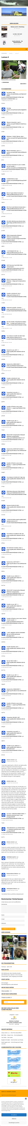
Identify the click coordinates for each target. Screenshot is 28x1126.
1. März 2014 (17, 28)
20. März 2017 (17, 35)
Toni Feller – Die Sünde (6, 1037)
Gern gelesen (14, 23)
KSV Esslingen (4, 983)
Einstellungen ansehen (14, 1122)
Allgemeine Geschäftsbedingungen (8, 1095)
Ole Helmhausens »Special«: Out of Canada (11, 974)
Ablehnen (14, 1118)
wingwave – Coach (14, 1014)
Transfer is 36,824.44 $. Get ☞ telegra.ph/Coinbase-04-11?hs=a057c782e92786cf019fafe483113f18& (16, 295)
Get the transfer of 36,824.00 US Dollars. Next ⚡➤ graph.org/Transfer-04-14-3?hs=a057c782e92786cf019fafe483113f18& (16, 323)
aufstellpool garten (11, 857)
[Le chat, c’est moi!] (4, 35)
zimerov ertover (11, 759)
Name (2, 915)
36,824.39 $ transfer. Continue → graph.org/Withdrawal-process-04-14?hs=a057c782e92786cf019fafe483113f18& (16, 309)
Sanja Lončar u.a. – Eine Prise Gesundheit (11, 1032)
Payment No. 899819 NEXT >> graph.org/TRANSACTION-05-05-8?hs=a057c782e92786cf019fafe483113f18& (16, 365)
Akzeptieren (14, 1114)
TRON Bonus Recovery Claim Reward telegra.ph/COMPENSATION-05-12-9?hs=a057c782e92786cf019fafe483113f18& (16, 493)
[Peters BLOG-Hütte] (14, 5)
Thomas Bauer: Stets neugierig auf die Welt (11, 976)
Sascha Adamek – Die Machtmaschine (17, 41)
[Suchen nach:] (14, 1002)
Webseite (3, 923)
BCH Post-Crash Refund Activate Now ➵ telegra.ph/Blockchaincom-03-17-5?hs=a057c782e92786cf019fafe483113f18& (16, 208)
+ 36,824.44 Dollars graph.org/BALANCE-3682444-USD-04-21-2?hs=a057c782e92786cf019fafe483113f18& (16, 521)
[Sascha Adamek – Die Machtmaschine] (4, 43)
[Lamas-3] (14, 78)
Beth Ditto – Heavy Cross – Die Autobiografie (12, 1035)
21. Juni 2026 (17, 44)
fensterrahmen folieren (12, 873)
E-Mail (2, 919)
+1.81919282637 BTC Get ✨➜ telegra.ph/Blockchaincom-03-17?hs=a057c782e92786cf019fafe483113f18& (16, 252)
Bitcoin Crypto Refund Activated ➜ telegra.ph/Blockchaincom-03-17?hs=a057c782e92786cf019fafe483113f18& (16, 194)
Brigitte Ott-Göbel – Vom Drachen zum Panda (12, 1040)
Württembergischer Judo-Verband (9, 984)
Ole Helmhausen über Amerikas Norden (11, 973)
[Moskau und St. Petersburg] (4, 28)
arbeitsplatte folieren (12, 888)
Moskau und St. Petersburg (17, 26)
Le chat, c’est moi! (17, 34)
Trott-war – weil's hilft (6, 966)
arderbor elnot (10, 781)
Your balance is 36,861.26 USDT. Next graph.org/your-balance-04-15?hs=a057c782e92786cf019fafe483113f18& (16, 337)
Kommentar (4, 904)
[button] (26, 1098)
